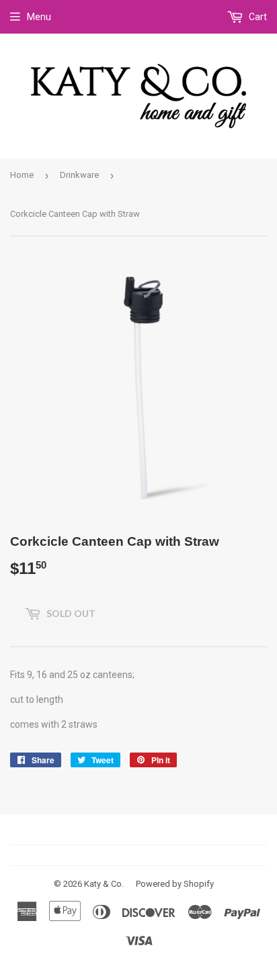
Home (22, 175)
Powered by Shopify (175, 884)
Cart (257, 16)
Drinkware (79, 175)
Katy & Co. (104, 884)
